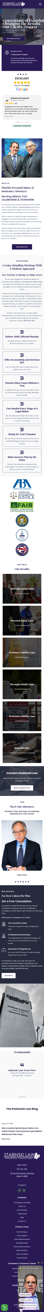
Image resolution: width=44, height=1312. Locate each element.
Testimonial (22, 1214)
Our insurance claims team (32, 282)
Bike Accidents (22, 1250)
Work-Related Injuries (22, 1239)
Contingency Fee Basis (22, 1203)
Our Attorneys (22, 1210)
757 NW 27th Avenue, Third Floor (22, 1173)
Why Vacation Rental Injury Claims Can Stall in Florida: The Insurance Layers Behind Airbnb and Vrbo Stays (22, 1131)
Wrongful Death (22, 1243)
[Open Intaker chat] (21, 1311)
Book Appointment (13, 38)
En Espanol (22, 1185)
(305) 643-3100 (29, 321)
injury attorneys (23, 233)
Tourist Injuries (22, 1258)
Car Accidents (22, 1236)
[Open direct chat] (38, 1262)
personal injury (25, 207)
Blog (22, 1217)
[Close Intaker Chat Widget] (41, 1262)
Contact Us (22, 1221)
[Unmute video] (30, 1284)
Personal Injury (22, 1232)
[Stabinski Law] (14, 4)
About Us (22, 1206)
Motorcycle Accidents (22, 1247)
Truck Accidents (22, 1254)
